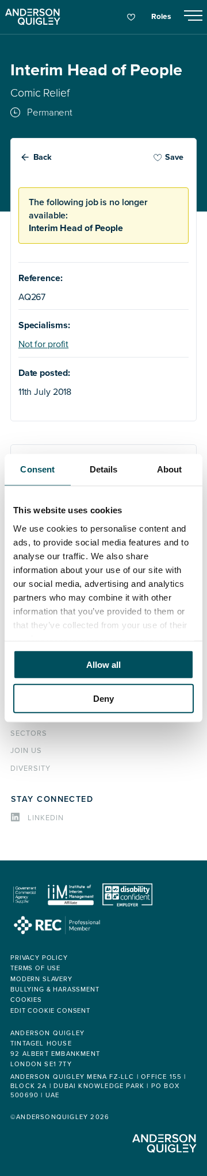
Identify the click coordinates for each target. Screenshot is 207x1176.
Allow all (103, 665)
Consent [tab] (37, 469)
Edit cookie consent (50, 1010)
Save (174, 157)
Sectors (28, 733)
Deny (103, 698)
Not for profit (43, 344)
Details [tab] (104, 469)
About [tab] (169, 469)
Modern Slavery (41, 979)
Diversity (30, 768)
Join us (26, 750)
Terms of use (35, 968)
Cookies (26, 1000)
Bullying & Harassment (54, 989)
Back (42, 157)
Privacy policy (39, 958)
